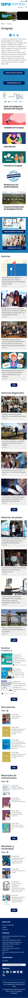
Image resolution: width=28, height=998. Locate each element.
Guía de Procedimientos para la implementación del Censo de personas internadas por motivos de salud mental (18, 745)
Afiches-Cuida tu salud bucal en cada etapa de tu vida (17, 826)
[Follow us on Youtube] (14, 972)
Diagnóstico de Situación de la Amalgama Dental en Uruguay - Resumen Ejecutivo (18, 731)
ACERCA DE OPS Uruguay (14, 73)
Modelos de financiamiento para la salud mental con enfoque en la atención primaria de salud (19, 686)
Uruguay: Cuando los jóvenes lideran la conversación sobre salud (14, 415)
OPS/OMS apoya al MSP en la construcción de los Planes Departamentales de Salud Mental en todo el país (13, 281)
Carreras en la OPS (14, 248)
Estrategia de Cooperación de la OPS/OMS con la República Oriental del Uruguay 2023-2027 (18, 860)
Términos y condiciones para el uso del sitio (13, 953)
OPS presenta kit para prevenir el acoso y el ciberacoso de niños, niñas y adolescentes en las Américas (13, 373)
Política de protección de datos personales (11, 949)
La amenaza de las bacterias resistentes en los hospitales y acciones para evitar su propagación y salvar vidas (12, 600)
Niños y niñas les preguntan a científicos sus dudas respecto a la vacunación (13, 629)
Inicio (3, 24)
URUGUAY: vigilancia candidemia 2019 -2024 (17, 788)
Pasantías (5, 929)
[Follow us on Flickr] (21, 972)
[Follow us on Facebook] (7, 972)
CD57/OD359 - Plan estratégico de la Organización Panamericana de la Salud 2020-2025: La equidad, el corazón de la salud (18, 887)
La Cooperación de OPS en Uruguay (18, 871)
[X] (4, 972)
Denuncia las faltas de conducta (14, 964)
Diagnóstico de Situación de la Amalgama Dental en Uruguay (18, 756)
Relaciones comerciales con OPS (11, 940)
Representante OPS (14, 83)
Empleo (4, 927)
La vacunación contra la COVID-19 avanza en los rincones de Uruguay (14, 471)
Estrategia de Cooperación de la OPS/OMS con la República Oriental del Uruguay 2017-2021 (18, 899)
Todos (3, 711)
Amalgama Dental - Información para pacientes (18, 800)
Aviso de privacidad (7, 946)
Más (14, 385)
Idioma (23, 1)
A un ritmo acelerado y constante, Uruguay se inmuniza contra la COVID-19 (13, 443)
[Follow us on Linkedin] (18, 972)
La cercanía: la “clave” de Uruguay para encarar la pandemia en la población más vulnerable (13, 499)
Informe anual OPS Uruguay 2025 (16, 717)
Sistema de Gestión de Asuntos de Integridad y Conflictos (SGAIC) (12, 943)
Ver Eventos (5, 651)
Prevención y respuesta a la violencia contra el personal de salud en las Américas (19, 658)
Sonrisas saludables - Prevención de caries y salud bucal (17, 814)
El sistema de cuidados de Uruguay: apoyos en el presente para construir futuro (14, 570)
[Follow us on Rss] (4, 975)
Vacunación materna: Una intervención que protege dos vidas (18, 672)
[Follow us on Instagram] (11, 972)
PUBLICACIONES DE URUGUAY (14, 231)
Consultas (5, 960)
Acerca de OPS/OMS (8, 925)
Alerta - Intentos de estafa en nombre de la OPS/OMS (13, 937)
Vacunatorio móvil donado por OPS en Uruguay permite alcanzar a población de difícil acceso (14, 541)
